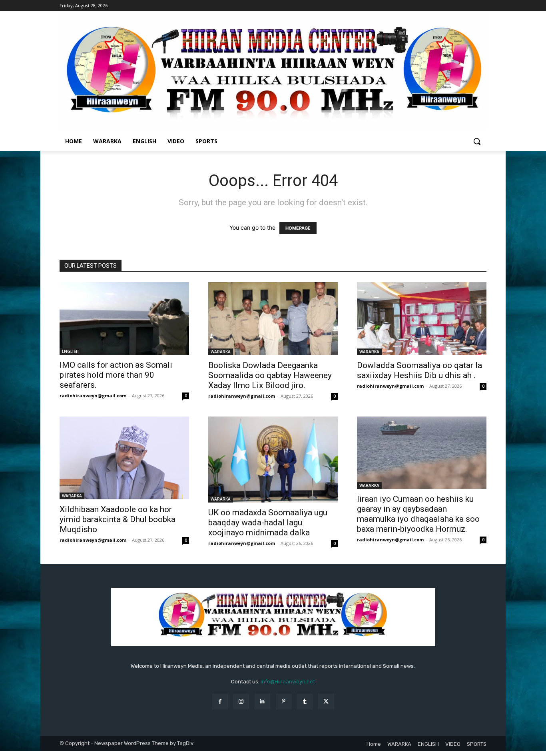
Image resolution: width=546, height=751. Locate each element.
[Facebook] (219, 701)
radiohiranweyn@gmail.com (93, 396)
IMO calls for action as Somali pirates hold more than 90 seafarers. (116, 375)
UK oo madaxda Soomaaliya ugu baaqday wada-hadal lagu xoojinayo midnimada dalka (267, 522)
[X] (326, 701)
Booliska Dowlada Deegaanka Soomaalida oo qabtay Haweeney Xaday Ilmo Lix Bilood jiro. (270, 375)
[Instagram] (241, 701)
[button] (476, 141)
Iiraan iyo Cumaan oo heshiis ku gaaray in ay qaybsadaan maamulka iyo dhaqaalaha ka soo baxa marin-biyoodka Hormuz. (418, 514)
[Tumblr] (305, 701)
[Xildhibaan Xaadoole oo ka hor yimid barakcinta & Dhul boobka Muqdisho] (124, 458)
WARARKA (221, 351)
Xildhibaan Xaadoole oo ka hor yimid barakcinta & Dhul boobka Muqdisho (117, 519)
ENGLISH (70, 351)
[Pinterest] (283, 701)
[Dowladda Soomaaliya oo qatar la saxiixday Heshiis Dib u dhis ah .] (421, 318)
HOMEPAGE (298, 228)
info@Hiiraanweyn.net (288, 682)
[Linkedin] (262, 701)
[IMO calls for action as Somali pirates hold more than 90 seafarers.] (124, 318)
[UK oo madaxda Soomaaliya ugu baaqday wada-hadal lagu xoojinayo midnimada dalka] (273, 460)
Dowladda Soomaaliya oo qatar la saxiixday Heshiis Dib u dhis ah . (419, 370)
